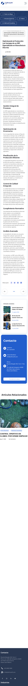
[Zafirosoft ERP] (7, 3)
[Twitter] (14, 283)
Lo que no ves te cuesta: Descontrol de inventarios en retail (18, 325)
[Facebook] (11, 283)
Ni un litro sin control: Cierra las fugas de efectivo (17, 317)
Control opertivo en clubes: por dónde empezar (17, 309)
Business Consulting (17, 430)
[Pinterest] (18, 283)
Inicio (9, 31)
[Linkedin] (21, 283)
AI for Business (16, 31)
